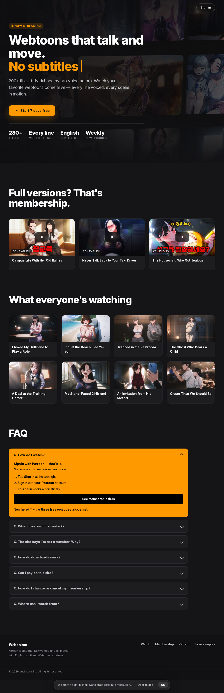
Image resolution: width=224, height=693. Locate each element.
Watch (145, 644)
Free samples (205, 644)
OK (163, 684)
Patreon (185, 644)
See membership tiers (98, 499)
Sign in (206, 7)
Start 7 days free (35, 110)
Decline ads (145, 684)
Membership (164, 644)
